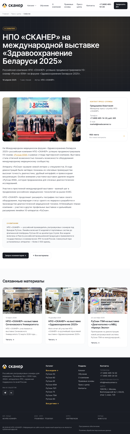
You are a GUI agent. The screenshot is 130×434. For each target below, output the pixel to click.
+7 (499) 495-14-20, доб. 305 (103, 118)
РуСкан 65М (51, 385)
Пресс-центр (80, 5)
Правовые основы (68, 5)
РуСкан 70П (51, 388)
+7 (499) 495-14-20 (105, 5)
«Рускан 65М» (21, 154)
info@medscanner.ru (108, 382)
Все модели (52, 370)
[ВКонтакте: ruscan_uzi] (11, 392)
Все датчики (52, 403)
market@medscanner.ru (100, 124)
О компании (56, 5)
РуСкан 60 (50, 377)
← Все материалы (40, 255)
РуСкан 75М (51, 395)
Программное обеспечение (89, 426)
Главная (6, 14)
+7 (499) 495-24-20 (108, 376)
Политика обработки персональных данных (95, 430)
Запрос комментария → (15, 255)
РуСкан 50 (50, 374)
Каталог (30, 5)
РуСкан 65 (50, 381)
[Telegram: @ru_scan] (5, 392)
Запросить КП (120, 5)
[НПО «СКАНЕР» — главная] (13, 6)
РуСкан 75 (50, 392)
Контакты (90, 5)
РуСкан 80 (50, 399)
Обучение (44, 5)
